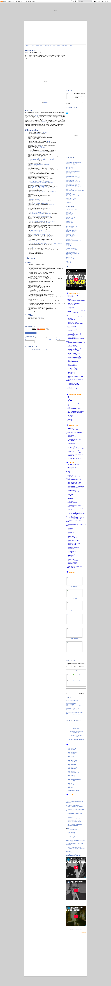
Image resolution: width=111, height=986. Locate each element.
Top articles (49, 978)
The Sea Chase (41, 231)
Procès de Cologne (71, 753)
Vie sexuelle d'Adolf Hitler (71, 200)
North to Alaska (39, 240)
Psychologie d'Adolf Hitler (71, 198)
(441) (72, 235)
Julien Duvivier (45, 203)
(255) (69, 245)
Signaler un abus (58, 978)
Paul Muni (36, 115)
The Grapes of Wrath (43, 182)
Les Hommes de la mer (34, 187)
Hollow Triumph (38, 212)
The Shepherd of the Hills (43, 191)
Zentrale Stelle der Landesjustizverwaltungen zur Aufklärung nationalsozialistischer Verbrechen (74, 854)
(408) (72, 238)
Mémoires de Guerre (35, 978)
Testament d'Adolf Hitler (70, 199)
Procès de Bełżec (71, 750)
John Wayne (49, 119)
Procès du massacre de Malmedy (74, 779)
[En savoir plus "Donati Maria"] (76, 683)
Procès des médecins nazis (73, 757)
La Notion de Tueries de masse (74, 837)
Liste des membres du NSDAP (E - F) (73, 177)
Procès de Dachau (71, 755)
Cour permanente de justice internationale (76, 826)
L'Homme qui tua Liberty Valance (36, 243)
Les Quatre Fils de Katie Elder (36, 247)
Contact (70, 45)
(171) (71, 247)
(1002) (69, 221)
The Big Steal (43, 216)
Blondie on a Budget (34, 183)
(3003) (70, 213)
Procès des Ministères (72, 773)
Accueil (27, 45)
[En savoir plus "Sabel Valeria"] (69, 677)
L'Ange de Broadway (34, 186)
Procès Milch (70, 787)
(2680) (69, 214)
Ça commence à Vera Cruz (35, 216)
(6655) (68, 212)
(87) (69, 256)
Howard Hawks (51, 159)
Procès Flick (70, 783)
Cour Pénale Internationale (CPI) (74, 825)
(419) (69, 236)
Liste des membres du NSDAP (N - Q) (73, 182)
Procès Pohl (70, 788)
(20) (70, 260)
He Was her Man (41, 140)
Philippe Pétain (74, 586)
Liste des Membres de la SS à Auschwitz (73, 173)
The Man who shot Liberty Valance (49, 243)
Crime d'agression (71, 832)
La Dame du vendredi (34, 181)
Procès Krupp (70, 786)
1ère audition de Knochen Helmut (72, 160)
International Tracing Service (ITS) (72, 700)
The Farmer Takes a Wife (42, 151)
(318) (69, 244)
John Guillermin (44, 251)
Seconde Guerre (64, 45)
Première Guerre (39, 45)
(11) (68, 262)
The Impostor (37, 203)
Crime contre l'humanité (72, 829)
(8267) (72, 210)
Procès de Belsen (71, 749)
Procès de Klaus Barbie (72, 761)
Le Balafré (32, 212)
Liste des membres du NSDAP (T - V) (73, 185)
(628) (71, 230)
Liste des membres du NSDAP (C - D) (73, 176)
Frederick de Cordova (51, 221)
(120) (72, 253)
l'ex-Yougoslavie (76, 736)
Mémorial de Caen (69, 707)
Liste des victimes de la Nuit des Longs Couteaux (75, 190)
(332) (68, 241)
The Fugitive (38, 211)
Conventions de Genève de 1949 (74, 812)
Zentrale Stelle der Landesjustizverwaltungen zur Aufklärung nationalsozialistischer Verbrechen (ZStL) (75, 712)
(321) (69, 243)
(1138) (71, 217)
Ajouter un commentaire (36, 349)
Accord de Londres (71, 799)
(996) (69, 222)
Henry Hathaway (53, 191)
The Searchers (42, 234)
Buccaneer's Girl (42, 221)
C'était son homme (33, 140)
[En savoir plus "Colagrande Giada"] (82, 683)
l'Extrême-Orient (76, 732)
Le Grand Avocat (33, 134)
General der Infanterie (70, 166)
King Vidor (45, 132)
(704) (69, 227)
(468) (69, 232)
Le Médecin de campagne (35, 158)
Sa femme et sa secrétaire (35, 156)
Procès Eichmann (71, 759)
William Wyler (48, 134)
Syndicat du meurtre (34, 251)
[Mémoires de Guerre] (69, 96)
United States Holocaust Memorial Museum (74, 701)
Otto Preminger (51, 238)
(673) (71, 229)
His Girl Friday (42, 181)
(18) (68, 261)
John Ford (27, 119)
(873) (69, 225)
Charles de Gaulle (74, 652)
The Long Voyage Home (43, 187)
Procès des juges (71, 771)
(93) (69, 254)
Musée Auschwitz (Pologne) (71, 709)
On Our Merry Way (40, 213)
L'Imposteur (41, 122)
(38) (70, 258)
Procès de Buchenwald (72, 752)
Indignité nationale (71, 836)
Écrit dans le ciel (33, 229)
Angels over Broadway (43, 186)
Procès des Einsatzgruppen (73, 769)
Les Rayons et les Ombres (77, 929)
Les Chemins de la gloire (35, 159)
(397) (69, 239)
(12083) (71, 209)
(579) (71, 231)
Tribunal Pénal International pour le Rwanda (76, 739)
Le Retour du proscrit (34, 191)
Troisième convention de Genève (74, 821)
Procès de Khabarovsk (72, 760)
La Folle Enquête (33, 213)
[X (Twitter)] (73, 1)
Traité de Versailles (56, 45)
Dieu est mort (32, 211)
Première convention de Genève (74, 818)
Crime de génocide (71, 833)
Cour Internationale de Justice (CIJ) (75, 824)
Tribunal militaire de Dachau (73, 790)
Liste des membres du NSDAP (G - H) (73, 179)
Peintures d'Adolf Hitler (70, 194)
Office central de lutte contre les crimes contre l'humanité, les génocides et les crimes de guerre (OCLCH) (75, 840)
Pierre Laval (74, 598)
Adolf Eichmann (74, 638)
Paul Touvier (74, 625)
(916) (69, 223)
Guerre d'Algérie (69, 167)
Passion (35, 230)
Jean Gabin (35, 122)
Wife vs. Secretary (43, 156)
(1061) (70, 218)
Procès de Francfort (72, 748)
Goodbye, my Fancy (42, 223)
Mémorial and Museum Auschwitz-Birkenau (74, 705)
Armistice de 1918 (47, 45)
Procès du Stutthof (71, 782)
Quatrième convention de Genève (74, 822)
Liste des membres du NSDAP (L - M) (73, 181)
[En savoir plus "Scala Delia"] (76, 677)
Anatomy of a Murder (43, 238)
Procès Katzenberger (72, 784)
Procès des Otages (71, 775)
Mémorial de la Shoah (70, 704)
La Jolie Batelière (33, 151)
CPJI (68, 828)
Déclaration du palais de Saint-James (75, 816)
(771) (71, 226)
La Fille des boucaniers (34, 221)
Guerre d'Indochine (69, 168)
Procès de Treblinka (72, 768)
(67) (69, 257)
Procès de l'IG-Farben (72, 763)
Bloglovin (67, 113)
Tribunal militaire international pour (76, 731)
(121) (72, 252)
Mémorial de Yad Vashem (71, 703)
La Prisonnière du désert (34, 234)
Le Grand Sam (33, 240)
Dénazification (70, 817)
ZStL (82, 855)
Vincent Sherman (42, 185)
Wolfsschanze (68, 202)
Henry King (40, 146)
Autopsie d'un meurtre (34, 238)
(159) (71, 249)
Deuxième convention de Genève (74, 820)
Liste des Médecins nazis (70, 172)
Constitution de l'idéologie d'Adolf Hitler (73, 162)
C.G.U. (63, 978)
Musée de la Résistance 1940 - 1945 (72, 708)
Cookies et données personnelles (71, 978)
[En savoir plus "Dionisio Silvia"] (69, 683)
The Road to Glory (43, 159)
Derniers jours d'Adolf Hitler (71, 163)
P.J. (39, 251)
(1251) (73, 216)
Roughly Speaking (33, 207)
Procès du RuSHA (71, 780)
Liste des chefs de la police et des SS (73, 171)
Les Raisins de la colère (34, 182)
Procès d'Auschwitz (71, 746)
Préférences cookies (80, 978)
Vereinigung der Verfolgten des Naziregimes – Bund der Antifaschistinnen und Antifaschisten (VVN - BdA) (76, 850)
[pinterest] (75, 1)
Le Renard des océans (34, 231)
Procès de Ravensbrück (72, 767)
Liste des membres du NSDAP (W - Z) (73, 186)
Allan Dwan (47, 222)
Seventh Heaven (40, 164)
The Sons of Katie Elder (46, 247)
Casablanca (32, 199)
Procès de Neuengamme (73, 765)
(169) (71, 248)
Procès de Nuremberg (76, 728)
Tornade (31, 230)
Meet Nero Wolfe (33, 160)
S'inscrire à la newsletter (31, 332)
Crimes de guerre (71, 835)
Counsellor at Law (40, 134)
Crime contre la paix (72, 831)
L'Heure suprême (33, 164)
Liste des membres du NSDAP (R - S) (73, 184)
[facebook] (71, 1)
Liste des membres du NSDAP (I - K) (73, 180)
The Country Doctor (44, 158)
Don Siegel (49, 216)
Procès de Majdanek (72, 764)
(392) (73, 240)
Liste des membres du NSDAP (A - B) (73, 175)
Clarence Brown (51, 156)
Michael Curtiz (43, 147)
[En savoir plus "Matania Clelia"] (82, 677)
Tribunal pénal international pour (76, 735)
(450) (70, 234)
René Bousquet (74, 610)
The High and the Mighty (41, 229)
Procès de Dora (71, 756)
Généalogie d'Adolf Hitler (71, 164)
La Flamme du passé (34, 223)
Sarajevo (32, 45)
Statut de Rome (71, 845)
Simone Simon (44, 121)
